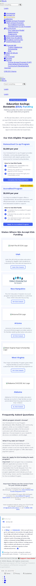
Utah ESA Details (18, 267)
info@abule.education (11, 508)
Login (6, 8)
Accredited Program (16, 25)
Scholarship (12, 49)
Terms (8, 573)
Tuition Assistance (15, 47)
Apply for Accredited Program (18, 224)
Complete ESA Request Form (18, 180)
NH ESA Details (18, 301)
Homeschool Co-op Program (19, 27)
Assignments (13, 32)
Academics (8, 19)
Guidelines (28, 573)
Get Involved (9, 57)
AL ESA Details (18, 407)
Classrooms (12, 34)
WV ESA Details (18, 370)
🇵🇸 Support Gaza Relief (26, 558)
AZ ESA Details (18, 336)
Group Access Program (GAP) (20, 62)
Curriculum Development (18, 66)
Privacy (17, 573)
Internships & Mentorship (18, 64)
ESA (9, 51)
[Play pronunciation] (3, 521)
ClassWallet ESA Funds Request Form (21, 490)
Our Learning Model (16, 30)
